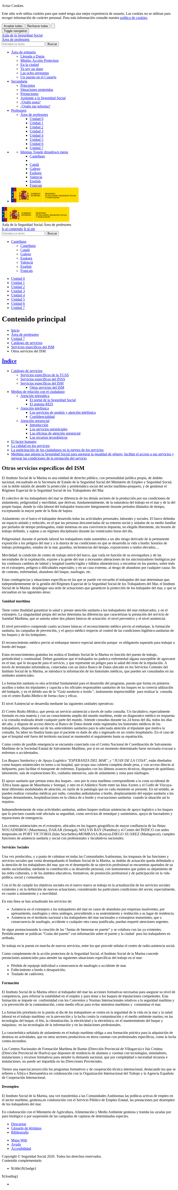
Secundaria (19, 81)
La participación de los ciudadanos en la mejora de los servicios (57, 450)
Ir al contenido (12, 229)
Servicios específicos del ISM (32, 347)
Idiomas (44, 152)
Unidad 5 (36, 140)
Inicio (15, 330)
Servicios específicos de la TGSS (44, 375)
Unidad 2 (36, 127)
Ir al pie (29, 229)
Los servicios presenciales (48, 429)
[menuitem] (93, 1184)
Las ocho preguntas (34, 73)
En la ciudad (29, 65)
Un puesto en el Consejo (38, 77)
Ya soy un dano (31, 69)
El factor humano (23, 442)
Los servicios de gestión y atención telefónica (63, 412)
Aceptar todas (13, 26)
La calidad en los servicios (30, 446)
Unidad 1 (36, 123)
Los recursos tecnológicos (48, 437)
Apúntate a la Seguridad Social (43, 98)
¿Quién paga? (30, 102)
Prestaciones (29, 94)
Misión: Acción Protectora (39, 60)
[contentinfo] (89, 1140)
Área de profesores (25, 334)
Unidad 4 (36, 135)
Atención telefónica (34, 408)
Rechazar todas (37, 26)
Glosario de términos (26, 1128)
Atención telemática (34, 396)
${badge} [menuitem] (23, 1168)
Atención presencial (34, 421)
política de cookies (133, 18)
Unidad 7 (36, 148)
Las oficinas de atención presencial (55, 433)
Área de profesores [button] (34, 115)
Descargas (18, 1124)
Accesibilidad (21, 1148)
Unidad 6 (36, 144)
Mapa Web (19, 1140)
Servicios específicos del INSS (42, 379)
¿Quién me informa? (35, 106)
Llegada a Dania (32, 56)
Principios (27, 85)
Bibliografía (20, 1132)
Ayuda (16, 1144)
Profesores (18, 110)
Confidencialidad (42, 417)
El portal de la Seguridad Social (53, 400)
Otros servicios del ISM (47, 387)
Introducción (39, 425)
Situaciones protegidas (36, 90)
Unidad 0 (36, 119)
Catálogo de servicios (26, 343)
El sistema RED (41, 404)
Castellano (18, 242)
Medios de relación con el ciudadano (38, 392)
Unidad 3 (36, 131)
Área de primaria (23, 52)
